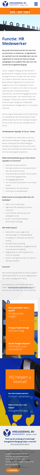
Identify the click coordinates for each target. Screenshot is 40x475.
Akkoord (13, 470)
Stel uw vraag (18, 329)
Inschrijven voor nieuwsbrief (19, 346)
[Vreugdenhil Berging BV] (16, 4)
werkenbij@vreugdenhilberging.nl (21, 287)
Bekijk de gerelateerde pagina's (20, 444)
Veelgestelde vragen (18, 312)
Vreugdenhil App (18, 408)
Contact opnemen (19, 395)
